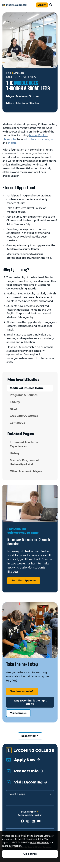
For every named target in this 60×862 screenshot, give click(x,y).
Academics (19, 73)
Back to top (28, 735)
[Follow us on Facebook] (22, 822)
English (42, 135)
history (33, 135)
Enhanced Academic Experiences (24, 444)
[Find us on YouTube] (39, 822)
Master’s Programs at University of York (24, 462)
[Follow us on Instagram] (28, 822)
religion (49, 139)
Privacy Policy (28, 811)
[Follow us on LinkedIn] (33, 822)
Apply (42, 4)
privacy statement (39, 842)
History (15, 453)
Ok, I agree (30, 853)
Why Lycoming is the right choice (30, 702)
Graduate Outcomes (24, 415)
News (14, 409)
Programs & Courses (24, 395)
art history (30, 139)
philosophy (9, 139)
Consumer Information (30, 815)
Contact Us (17, 422)
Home (9, 73)
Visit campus (18, 713)
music (40, 139)
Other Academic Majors (26, 471)
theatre (12, 142)
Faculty (15, 402)
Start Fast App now (23, 580)
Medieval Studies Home (27, 388)
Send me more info (22, 691)
